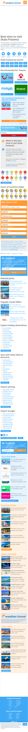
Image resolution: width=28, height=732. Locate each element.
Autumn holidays (7, 339)
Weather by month (3, 57)
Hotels (10, 716)
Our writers (18, 702)
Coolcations (6, 344)
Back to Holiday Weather (9, 438)
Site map (11, 705)
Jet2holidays (6, 369)
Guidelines (18, 703)
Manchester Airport (8, 389)
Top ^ (20, 438)
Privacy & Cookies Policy (14, 727)
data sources (14, 249)
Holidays (11, 713)
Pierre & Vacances (8, 376)
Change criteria (6, 183)
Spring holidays (7, 335)
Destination (4, 131)
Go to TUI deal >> (14, 121)
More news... (6, 671)
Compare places (7, 346)
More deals (5, 382)
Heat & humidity (5, 231)
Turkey (17, 717)
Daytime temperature (7, 210)
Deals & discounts (25, 57)
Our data (18, 700)
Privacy (10, 703)
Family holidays (7, 331)
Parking (10, 717)
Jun (25, 63)
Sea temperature (6, 218)
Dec (25, 66)
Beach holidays (7, 328)
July (24, 151)
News (10, 708)
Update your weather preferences (12, 46)
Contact (10, 702)
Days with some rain (7, 227)
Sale (6, 109)
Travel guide (19, 56)
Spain (17, 716)
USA (17, 718)
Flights (10, 714)
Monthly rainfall (5, 222)
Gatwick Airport (7, 400)
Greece (18, 714)
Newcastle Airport (8, 404)
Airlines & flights (7, 363)
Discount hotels (7, 365)
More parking (6, 407)
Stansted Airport (7, 391)
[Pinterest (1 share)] (7, 435)
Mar (12, 63)
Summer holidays (8, 337)
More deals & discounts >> (10, 501)
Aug (7, 66)
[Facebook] (2, 435)
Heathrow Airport (8, 422)
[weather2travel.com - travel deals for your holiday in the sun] (11, 3)
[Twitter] (4, 435)
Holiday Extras (7, 374)
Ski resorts (6, 347)
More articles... (7, 549)
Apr (16, 63)
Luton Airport (7, 395)
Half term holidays (8, 333)
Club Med (5, 379)
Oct (16, 66)
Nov (21, 66)
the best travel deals (13, 619)
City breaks (6, 330)
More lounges (6, 431)
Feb (7, 63)
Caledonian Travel (8, 378)
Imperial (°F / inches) (17, 253)
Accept (25, 724)
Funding (18, 704)
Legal (10, 704)
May (21, 63)
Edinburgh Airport (8, 398)
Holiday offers (7, 360)
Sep (12, 66)
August (10, 152)
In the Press (16, 706)
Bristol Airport (7, 393)
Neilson (5, 370)
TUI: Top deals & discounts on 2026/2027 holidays (13, 99)
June (21, 151)
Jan (3, 63)
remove (13, 161)
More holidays (6, 350)
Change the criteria (11, 164)
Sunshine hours (5, 214)
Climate (10, 718)
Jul (3, 66)
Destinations (13, 56)
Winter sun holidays (8, 340)
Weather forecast (8, 57)
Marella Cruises (7, 372)
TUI (4, 367)
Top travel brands (8, 362)
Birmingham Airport (8, 396)
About (10, 700)
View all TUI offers (22, 123)
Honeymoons (6, 342)
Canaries (18, 713)
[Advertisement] (14, 20)
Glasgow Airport (7, 402)
